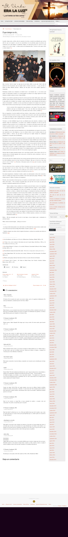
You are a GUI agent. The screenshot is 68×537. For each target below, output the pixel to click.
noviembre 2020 (53, 347)
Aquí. (35, 228)
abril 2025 (52, 263)
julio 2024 (52, 272)
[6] (41, 175)
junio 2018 (52, 361)
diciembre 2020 (53, 345)
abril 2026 (52, 246)
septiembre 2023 (53, 295)
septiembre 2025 (53, 253)
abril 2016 (52, 396)
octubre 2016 (52, 382)
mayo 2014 (52, 448)
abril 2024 (52, 279)
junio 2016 (52, 391)
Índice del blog (26, 504)
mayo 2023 (52, 303)
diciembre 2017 (53, 368)
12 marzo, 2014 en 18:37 (8, 319)
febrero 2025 (52, 265)
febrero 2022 (52, 326)
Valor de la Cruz (18, 36)
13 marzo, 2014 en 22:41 (8, 421)
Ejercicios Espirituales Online (57, 106)
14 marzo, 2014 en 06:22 (8, 451)
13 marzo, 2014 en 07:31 (8, 398)
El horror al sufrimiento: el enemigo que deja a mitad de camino (57, 153)
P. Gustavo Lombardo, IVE (9, 34)
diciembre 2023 (53, 288)
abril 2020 (52, 352)
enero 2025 (52, 267)
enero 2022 (52, 328)
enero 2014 (52, 457)
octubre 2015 (52, 410)
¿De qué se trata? (9, 504)
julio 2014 (52, 443)
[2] (41, 110)
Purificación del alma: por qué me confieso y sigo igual (57, 137)
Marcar (5, 280)
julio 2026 (52, 239)
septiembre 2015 (53, 412)
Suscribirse (51, 230)
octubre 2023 (52, 293)
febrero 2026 (52, 249)
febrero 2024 (52, 284)
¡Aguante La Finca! (35, 274)
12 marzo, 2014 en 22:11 (8, 346)
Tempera (59, 505)
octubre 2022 (52, 312)
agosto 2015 (52, 415)
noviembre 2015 (53, 408)
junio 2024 (52, 274)
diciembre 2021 (53, 331)
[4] (33, 161)
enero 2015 (52, 429)
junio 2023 (52, 300)
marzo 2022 (52, 324)
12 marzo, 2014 (19, 34)
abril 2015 (52, 424)
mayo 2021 (52, 340)
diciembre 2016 (53, 377)
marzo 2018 (52, 366)
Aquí (8, 232)
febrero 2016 (52, 401)
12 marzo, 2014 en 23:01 (8, 358)
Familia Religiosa (8, 28)
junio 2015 (52, 419)
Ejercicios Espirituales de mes (41, 504)
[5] (32, 171)
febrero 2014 (52, 455)
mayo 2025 (52, 260)
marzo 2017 (52, 375)
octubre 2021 (52, 333)
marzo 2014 (52, 452)
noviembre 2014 (53, 433)
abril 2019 (52, 356)
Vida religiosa (24, 36)
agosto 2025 (52, 256)
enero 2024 (52, 286)
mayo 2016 (52, 394)
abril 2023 (52, 305)
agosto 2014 (52, 440)
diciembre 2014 (53, 431)
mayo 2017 (52, 370)
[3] (15, 161)
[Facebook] (66, 216)
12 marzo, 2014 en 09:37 (8, 296)
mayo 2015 (52, 422)
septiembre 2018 (53, 359)
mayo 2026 (52, 244)
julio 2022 (52, 314)
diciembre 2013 (53, 459)
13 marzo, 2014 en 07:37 (8, 409)
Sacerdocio (13, 36)
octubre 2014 (52, 436)
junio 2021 (52, 338)
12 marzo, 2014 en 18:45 (8, 330)
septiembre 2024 (53, 270)
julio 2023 (52, 298)
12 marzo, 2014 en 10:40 (8, 307)
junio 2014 (52, 445)
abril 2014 (52, 450)
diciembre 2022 (53, 309)
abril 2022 (52, 321)
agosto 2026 (52, 237)
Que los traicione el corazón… (22, 274)
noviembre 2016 (53, 380)
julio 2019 (52, 354)
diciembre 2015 (53, 405)
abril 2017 (52, 373)
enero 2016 (52, 403)
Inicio (3, 504)
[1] (11, 47)
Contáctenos (32, 504)
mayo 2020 (52, 349)
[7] (16, 214)
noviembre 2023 (53, 291)
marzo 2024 (52, 281)
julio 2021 (52, 335)
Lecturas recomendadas (17, 504)
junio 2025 (52, 258)
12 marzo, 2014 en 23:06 (8, 369)
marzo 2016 (52, 398)
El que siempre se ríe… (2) (8, 274)
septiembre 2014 (53, 438)
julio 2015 (52, 417)
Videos (49, 504)
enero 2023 (52, 307)
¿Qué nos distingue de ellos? (10, 285)
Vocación (29, 36)
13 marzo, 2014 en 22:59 (8, 435)
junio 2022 (52, 317)
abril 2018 (52, 363)
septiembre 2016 (53, 384)
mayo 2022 (52, 319)
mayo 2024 (52, 277)
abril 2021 (52, 342)
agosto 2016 (52, 387)
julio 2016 (52, 389)
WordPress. (64, 505)
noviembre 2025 (53, 251)
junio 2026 (52, 242)
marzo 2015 (52, 426)
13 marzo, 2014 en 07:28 (8, 384)
